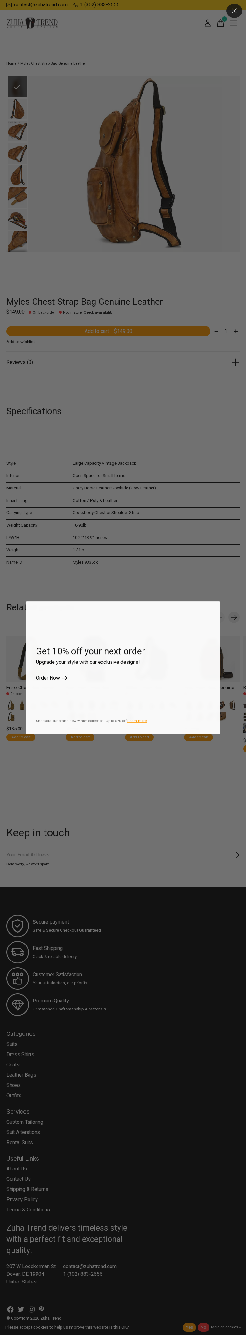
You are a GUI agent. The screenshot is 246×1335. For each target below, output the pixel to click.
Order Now (48, 678)
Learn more (137, 721)
